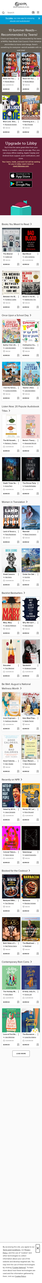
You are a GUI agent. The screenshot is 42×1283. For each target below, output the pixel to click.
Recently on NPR (11, 779)
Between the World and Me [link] (10, 297)
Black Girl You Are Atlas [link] (10, 79)
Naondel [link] (26, 532)
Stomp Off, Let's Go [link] (30, 809)
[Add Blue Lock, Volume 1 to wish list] (18, 132)
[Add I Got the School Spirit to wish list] (18, 398)
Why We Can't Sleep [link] (30, 623)
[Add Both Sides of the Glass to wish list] (18, 953)
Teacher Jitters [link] (28, 388)
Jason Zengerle (10, 812)
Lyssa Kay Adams (30, 1037)
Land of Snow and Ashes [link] (10, 532)
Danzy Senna (9, 855)
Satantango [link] (27, 852)
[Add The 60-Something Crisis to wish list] (18, 451)
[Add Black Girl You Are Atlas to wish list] (18, 89)
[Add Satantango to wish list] (37, 862)
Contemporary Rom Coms (16, 962)
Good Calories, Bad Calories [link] (10, 761)
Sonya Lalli (28, 994)
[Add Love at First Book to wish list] (18, 1044)
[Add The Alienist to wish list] (18, 264)
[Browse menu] (38, 12)
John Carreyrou (30, 257)
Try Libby (9, 18)
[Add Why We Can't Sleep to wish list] (37, 633)
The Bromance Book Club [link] (30, 1034)
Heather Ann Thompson (31, 300)
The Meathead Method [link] (30, 943)
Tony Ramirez (9, 903)
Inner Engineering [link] (10, 718)
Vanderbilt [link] (27, 665)
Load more (21, 1054)
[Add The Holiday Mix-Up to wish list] (18, 1002)
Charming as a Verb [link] (30, 122)
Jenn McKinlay (10, 1037)
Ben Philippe (29, 124)
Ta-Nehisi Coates (10, 300)
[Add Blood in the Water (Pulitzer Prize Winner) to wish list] (37, 307)
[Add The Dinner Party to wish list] (37, 493)
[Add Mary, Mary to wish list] (18, 633)
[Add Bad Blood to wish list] (37, 264)
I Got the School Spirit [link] (10, 388)
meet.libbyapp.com (21, 166)
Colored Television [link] (10, 852)
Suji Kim (27, 577)
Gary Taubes (9, 764)
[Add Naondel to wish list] (37, 542)
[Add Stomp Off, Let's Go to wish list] (37, 819)
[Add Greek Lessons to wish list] (18, 584)
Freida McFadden (30, 486)
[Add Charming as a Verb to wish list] (37, 132)
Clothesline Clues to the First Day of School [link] (30, 345)
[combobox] (16, 12)
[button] (18, 78)
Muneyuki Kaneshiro (11, 124)
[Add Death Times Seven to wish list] (18, 493)
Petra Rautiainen (10, 534)
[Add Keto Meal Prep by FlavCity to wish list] (37, 728)
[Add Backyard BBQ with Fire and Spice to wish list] (18, 911)
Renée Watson (9, 82)
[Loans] (33, 13)
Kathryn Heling (29, 348)
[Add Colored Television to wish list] (18, 862)
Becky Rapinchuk (30, 764)
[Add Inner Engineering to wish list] (18, 728)
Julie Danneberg (10, 348)
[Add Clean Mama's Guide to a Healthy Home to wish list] (37, 771)
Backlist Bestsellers (12, 593)
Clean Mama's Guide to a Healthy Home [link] (30, 761)
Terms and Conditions (11, 1250)
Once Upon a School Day (15, 315)
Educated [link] (7, 665)
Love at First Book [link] (10, 1034)
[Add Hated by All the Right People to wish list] (18, 819)
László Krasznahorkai (31, 855)
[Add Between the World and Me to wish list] (18, 307)
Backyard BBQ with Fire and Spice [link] (10, 901)
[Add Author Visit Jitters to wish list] (18, 355)
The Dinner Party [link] (29, 483)
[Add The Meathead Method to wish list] (37, 953)
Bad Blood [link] (27, 254)
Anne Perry (8, 486)
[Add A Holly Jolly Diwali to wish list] (37, 1002)
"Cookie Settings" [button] (19, 1267)
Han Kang (8, 577)
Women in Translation (14, 502)
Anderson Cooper (30, 668)
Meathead (28, 946)
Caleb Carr (8, 257)
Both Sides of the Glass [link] (10, 943)
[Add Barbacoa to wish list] (37, 911)
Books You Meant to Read (16, 224)
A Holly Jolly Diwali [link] (30, 992)
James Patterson (10, 626)
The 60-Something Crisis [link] (10, 440)
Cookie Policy (20, 1276)
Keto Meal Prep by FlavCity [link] (30, 718)
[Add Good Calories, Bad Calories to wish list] (18, 771)
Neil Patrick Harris (11, 946)
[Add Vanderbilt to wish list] (37, 676)
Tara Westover (9, 668)
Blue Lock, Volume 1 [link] (10, 122)
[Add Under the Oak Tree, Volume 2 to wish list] (37, 584)
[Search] (3, 12)
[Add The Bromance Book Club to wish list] (37, 1044)
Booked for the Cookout (15, 870)
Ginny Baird (9, 994)
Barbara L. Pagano (11, 443)
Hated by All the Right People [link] (10, 809)
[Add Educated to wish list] (18, 676)
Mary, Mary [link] (7, 623)
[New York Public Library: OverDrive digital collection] (21, 5)
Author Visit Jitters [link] (10, 345)
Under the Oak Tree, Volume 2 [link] (30, 574)
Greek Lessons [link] (9, 574)
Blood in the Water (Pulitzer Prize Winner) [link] (30, 297)
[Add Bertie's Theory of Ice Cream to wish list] (37, 451)
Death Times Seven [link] (10, 483)
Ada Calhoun (29, 626)
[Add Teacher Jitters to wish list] (37, 398)
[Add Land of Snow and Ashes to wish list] (18, 542)
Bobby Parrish (29, 721)
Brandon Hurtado (30, 903)
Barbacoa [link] (26, 901)
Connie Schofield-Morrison (11, 391)
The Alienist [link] (8, 254)
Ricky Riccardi (29, 812)
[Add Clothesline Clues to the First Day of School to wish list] (37, 355)
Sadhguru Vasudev (11, 721)
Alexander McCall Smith (31, 443)
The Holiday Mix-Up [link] (10, 992)
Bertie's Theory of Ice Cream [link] (30, 440)
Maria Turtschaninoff (31, 534)
